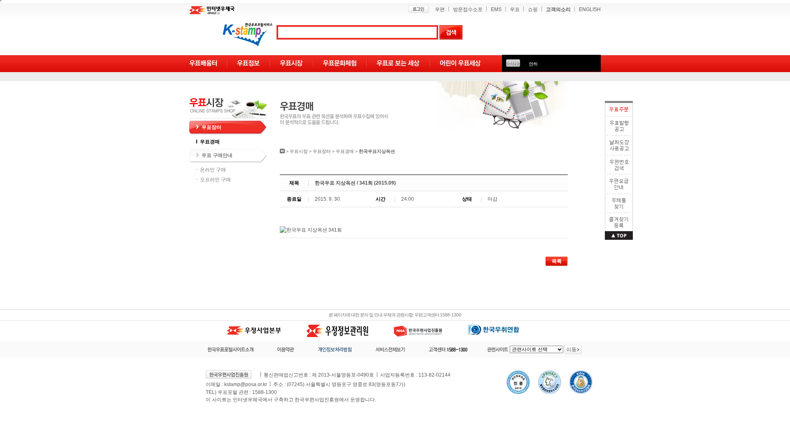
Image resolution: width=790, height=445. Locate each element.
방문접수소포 (468, 9)
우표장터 (211, 127)
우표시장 (299, 151)
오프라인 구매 (215, 180)
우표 (515, 9)
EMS (496, 9)
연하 (533, 63)
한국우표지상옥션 (377, 151)
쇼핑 (533, 9)
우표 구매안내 (217, 155)
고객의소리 (558, 9)
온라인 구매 (213, 170)
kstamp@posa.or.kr (245, 384)
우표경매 (210, 142)
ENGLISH (590, 9)
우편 (440, 9)
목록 (557, 261)
